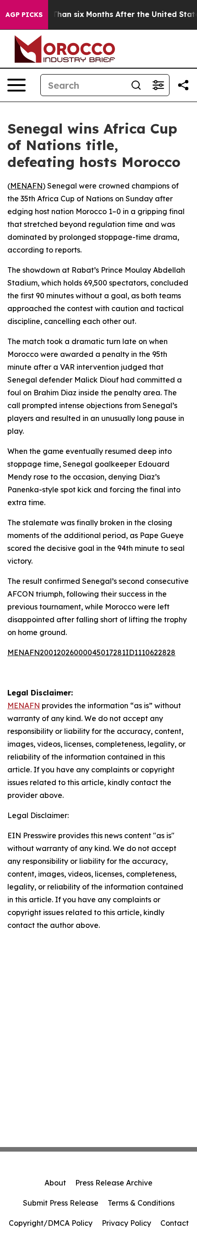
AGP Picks (24, 15)
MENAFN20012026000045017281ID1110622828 (91, 652)
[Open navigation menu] (16, 85)
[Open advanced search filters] (158, 85)
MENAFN (26, 185)
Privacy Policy (126, 1223)
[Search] (136, 85)
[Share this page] (183, 85)
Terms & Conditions (141, 1202)
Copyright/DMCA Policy (51, 1223)
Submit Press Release (60, 1202)
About (55, 1182)
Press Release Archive (114, 1182)
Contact (174, 1223)
